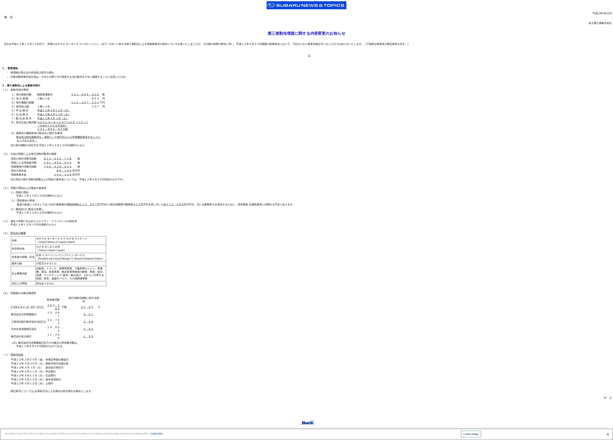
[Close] (607, 434)
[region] (306, 434)
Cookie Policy (156, 433)
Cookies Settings (470, 434)
